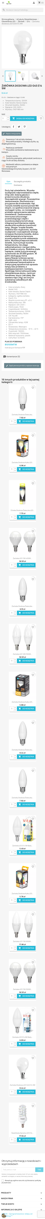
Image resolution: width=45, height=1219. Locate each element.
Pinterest (24, 126)
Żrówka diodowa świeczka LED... (22, 510)
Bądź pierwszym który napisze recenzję (24, 365)
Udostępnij (13, 126)
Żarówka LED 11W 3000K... (22, 989)
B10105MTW (11, 344)
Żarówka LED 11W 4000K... (22, 558)
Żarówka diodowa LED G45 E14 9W (22, 1085)
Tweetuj (19, 126)
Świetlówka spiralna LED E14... (22, 1133)
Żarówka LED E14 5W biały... (22, 846)
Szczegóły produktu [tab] (22, 181)
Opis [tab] (8, 181)
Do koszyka (26, 421)
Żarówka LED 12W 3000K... (22, 654)
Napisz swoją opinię (13, 133)
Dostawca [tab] (18, 185)
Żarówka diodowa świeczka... (22, 415)
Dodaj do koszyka (23, 118)
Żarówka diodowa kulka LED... (22, 462)
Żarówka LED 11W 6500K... (22, 941)
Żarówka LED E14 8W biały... (22, 1037)
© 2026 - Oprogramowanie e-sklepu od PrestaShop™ (17, 1215)
